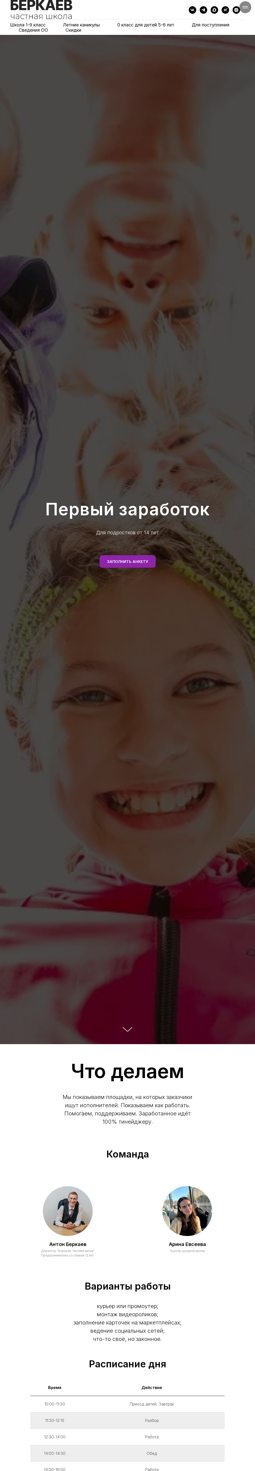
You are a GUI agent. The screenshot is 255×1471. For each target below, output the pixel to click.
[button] (128, 561)
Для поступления (210, 24)
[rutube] (225, 10)
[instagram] (236, 10)
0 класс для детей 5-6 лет (145, 24)
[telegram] (203, 10)
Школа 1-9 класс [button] (28, 24)
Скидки (73, 30)
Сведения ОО (33, 30)
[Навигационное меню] (245, 7)
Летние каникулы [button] (81, 24)
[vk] (192, 10)
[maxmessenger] (214, 10)
